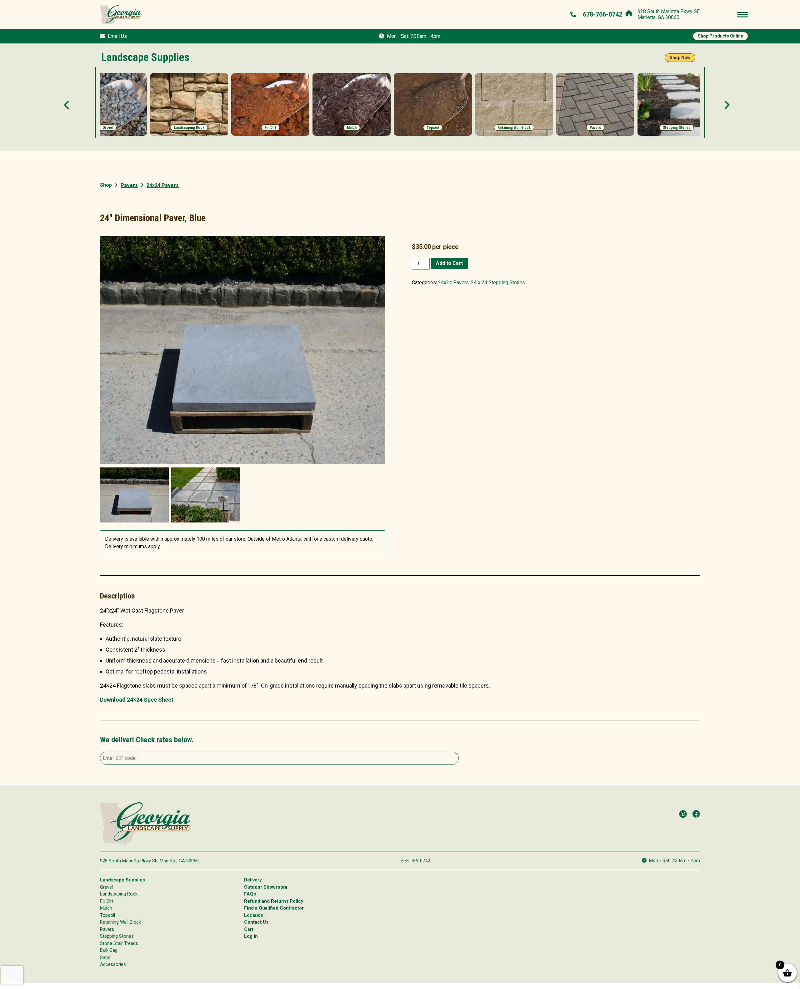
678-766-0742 (415, 861)
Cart (248, 929)
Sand (105, 957)
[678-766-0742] (574, 14)
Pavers (129, 185)
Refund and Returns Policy (273, 901)
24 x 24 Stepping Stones (498, 282)
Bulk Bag (109, 950)
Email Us (117, 36)
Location (253, 915)
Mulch (106, 908)
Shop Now (680, 57)
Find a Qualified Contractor (274, 908)
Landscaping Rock (119, 894)
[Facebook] (696, 814)
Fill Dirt (106, 901)
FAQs (250, 894)
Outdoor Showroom (265, 887)
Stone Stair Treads (119, 943)
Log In (251, 936)
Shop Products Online (720, 35)
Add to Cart (449, 263)
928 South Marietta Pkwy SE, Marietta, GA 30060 (149, 861)
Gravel (106, 887)
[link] (108, 104)
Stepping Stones (117, 936)
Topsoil (107, 915)
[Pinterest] (683, 814)
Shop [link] (106, 185)
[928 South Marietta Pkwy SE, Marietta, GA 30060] (630, 12)
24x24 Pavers (453, 282)
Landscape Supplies (122, 880)
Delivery (253, 880)
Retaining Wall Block (120, 922)
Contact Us (256, 922)
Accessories (113, 964)
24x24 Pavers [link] (163, 185)
